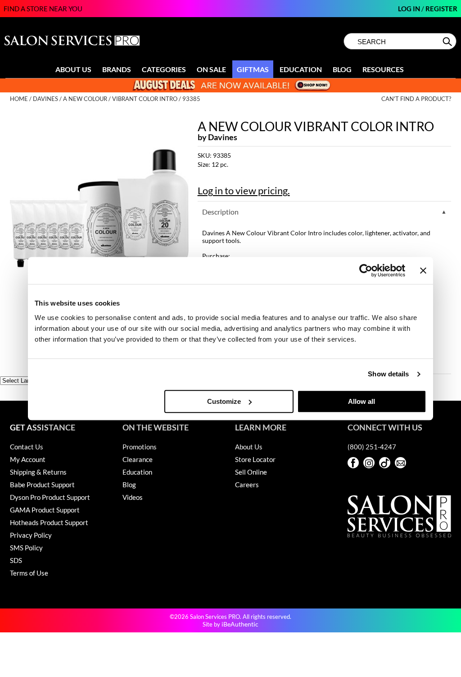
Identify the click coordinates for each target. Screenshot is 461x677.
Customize (224, 401)
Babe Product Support (42, 484)
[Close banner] (423, 270)
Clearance (137, 459)
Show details (388, 374)
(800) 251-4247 (372, 447)
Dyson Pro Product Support (50, 497)
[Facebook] (353, 462)
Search (448, 41)
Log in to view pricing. (244, 190)
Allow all (361, 401)
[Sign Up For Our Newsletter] (400, 462)
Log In (409, 9)
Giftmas (253, 69)
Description (220, 211)
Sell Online (251, 472)
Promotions (139, 447)
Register (441, 9)
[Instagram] (369, 462)
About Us (73, 69)
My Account (27, 459)
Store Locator (255, 459)
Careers (247, 484)
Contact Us (26, 447)
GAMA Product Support (45, 510)
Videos (132, 497)
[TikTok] (384, 462)
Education (301, 69)
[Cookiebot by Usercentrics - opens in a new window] (365, 270)
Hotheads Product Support (49, 522)
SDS (16, 560)
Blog (342, 69)
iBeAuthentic (239, 624)
